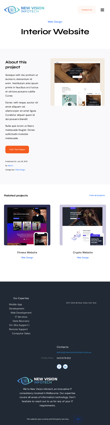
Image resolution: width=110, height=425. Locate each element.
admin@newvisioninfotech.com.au (74, 352)
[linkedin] (65, 366)
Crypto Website (83, 252)
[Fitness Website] (27, 206)
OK (78, 419)
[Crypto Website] (83, 206)
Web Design (55, 21)
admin (10, 165)
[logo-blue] (24, 7)
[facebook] (59, 366)
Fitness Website (27, 252)
